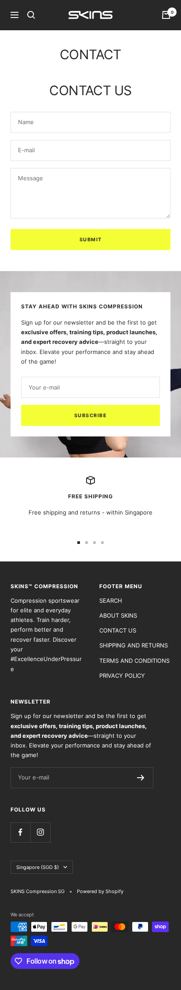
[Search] (31, 15)
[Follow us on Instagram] (40, 832)
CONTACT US (117, 630)
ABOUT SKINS (118, 615)
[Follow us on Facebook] (20, 832)
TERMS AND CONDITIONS (134, 660)
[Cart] (166, 15)
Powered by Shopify (100, 891)
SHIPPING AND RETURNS (133, 645)
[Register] (141, 778)
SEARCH (110, 600)
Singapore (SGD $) (37, 867)
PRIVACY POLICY (122, 675)
